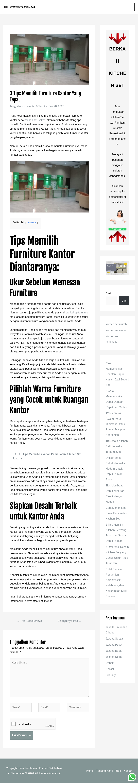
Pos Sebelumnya (29, 620)
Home (90, 770)
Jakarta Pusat (114, 644)
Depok (110, 662)
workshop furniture (77, 312)
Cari (108, 293)
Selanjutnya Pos (70, 620)
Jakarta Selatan (115, 638)
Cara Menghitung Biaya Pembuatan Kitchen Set (116, 513)
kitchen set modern (117, 330)
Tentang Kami (104, 770)
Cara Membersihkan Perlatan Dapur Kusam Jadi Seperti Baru (117, 374)
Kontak (128, 770)
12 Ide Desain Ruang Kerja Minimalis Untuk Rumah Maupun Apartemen (115, 424)
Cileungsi (111, 675)
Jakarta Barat (114, 650)
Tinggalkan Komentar (22, 106)
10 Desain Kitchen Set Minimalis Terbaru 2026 (117, 446)
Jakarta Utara (114, 656)
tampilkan (31, 222)
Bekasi (110, 669)
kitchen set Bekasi (35, 120)
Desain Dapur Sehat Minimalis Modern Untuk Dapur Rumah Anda (115, 468)
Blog (118, 770)
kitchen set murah (116, 324)
